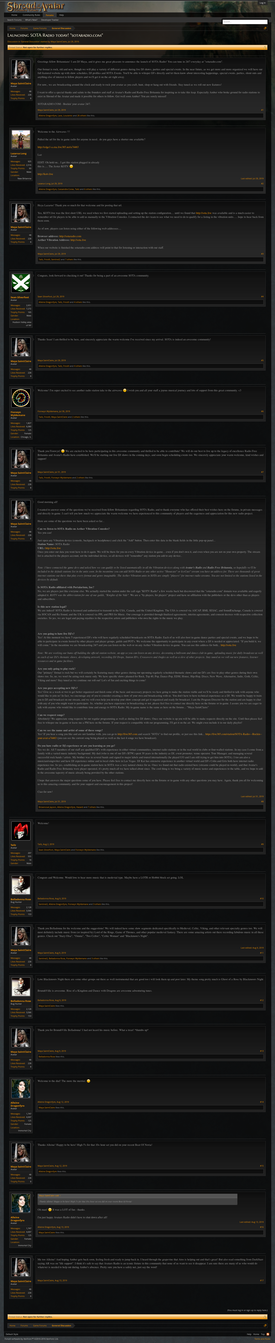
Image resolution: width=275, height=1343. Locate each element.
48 (30, 91)
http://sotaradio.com (70, 236)
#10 (262, 898)
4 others (78, 302)
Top (263, 1334)
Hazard (79, 807)
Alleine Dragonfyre (48, 115)
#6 (262, 411)
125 (29, 430)
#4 (262, 296)
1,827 (28, 423)
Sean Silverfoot (20, 297)
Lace (60, 115)
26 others (81, 115)
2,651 (28, 305)
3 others (97, 904)
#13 (262, 1051)
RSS (268, 1334)
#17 (262, 1280)
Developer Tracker (50, 19)
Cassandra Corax (66, 189)
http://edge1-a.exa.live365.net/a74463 (58, 147)
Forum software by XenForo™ (32, 1338)
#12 (262, 1000)
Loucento (67, 115)
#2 (262, 183)
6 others (88, 189)
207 (29, 853)
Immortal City (24, 1130)
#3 (262, 253)
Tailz (77, 189)
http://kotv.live (45, 174)
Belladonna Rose (21, 899)
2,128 (28, 907)
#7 (262, 472)
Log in (263, 2)
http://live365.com (127, 734)
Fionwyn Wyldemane (18, 414)
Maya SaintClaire (59, 41)
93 (30, 168)
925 (29, 161)
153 (29, 914)
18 (30, 859)
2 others (76, 416)
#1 (262, 110)
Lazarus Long (18, 153)
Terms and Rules (262, 1338)
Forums (50, 15)
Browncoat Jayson (47, 807)
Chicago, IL (26, 436)
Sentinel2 (55, 259)
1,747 (28, 1113)
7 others (69, 259)
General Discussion (30, 41)
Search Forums (14, 19)
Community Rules (31, 14)
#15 (262, 1165)
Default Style (12, 1334)
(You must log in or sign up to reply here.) (247, 1310)
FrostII (47, 259)
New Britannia (24, 178)
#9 (262, 844)
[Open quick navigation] (265, 28)
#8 (262, 801)
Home (14, 14)
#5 (262, 360)
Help (61, 14)
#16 (262, 1227)
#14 (262, 1102)
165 (29, 312)
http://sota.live (204, 213)
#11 (262, 953)
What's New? (31, 19)
